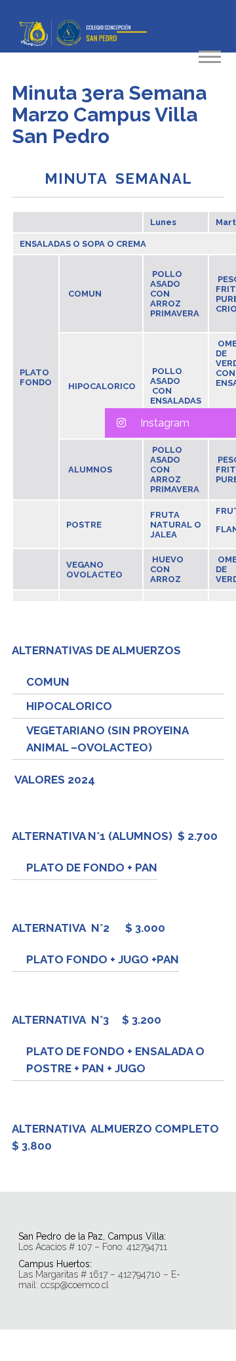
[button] (170, 423)
